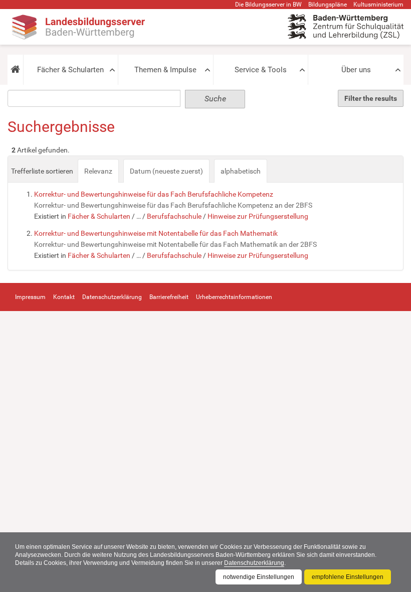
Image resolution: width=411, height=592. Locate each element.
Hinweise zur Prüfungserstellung (258, 216)
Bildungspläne (327, 4)
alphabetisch (241, 171)
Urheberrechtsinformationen (234, 297)
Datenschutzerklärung (254, 562)
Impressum (30, 297)
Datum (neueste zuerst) (166, 171)
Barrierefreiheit (168, 297)
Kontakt (64, 297)
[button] (15, 69)
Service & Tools (261, 69)
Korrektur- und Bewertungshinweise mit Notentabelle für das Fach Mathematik (156, 233)
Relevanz (98, 171)
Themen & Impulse (165, 69)
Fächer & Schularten (70, 69)
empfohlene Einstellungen (347, 576)
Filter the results (370, 98)
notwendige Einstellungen (258, 576)
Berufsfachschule (174, 216)
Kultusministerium (378, 4)
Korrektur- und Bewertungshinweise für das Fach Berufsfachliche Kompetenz (153, 194)
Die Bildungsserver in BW (268, 4)
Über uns (356, 69)
